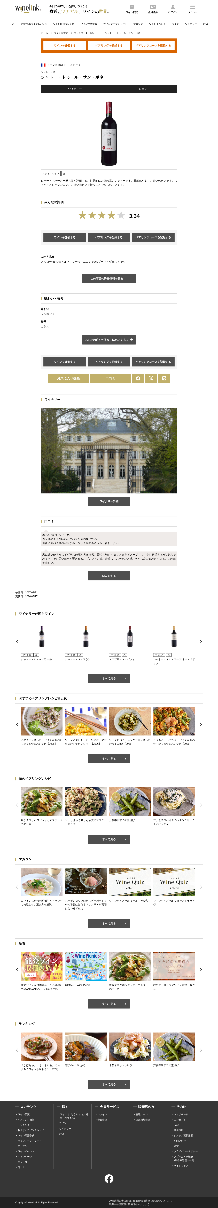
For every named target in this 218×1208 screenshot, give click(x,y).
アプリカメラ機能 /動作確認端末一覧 (184, 1158)
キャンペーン (25, 1156)
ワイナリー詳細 (109, 501)
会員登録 (102, 1119)
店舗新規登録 (143, 1119)
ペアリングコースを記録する (153, 45)
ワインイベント (157, 23)
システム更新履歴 (183, 1135)
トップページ (181, 1114)
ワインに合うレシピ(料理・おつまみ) (74, 1116)
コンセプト (180, 1119)
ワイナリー (191, 23)
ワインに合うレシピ (63, 23)
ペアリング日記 (26, 1119)
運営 (176, 1146)
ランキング (24, 1125)
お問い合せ (180, 1140)
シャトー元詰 (48, 72)
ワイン (175, 23)
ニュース (22, 1162)
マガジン (138, 23)
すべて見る (109, 678)
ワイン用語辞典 (89, 23)
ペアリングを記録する (109, 45)
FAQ (176, 1125)
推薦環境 (178, 1130)
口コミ (143, 88)
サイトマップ (181, 1165)
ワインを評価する (65, 45)
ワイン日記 (24, 1114)
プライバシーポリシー (186, 1151)
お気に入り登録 (68, 378)
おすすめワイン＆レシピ (31, 1130)
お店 (205, 23)
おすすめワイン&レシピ (34, 23)
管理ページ (142, 1114)
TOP (12, 23)
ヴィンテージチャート (115, 23)
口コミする (109, 575)
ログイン (102, 1114)
